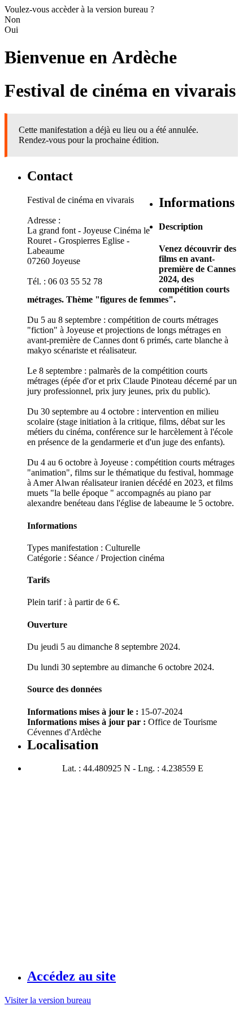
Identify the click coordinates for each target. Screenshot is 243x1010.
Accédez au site (71, 976)
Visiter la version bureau (48, 1000)
